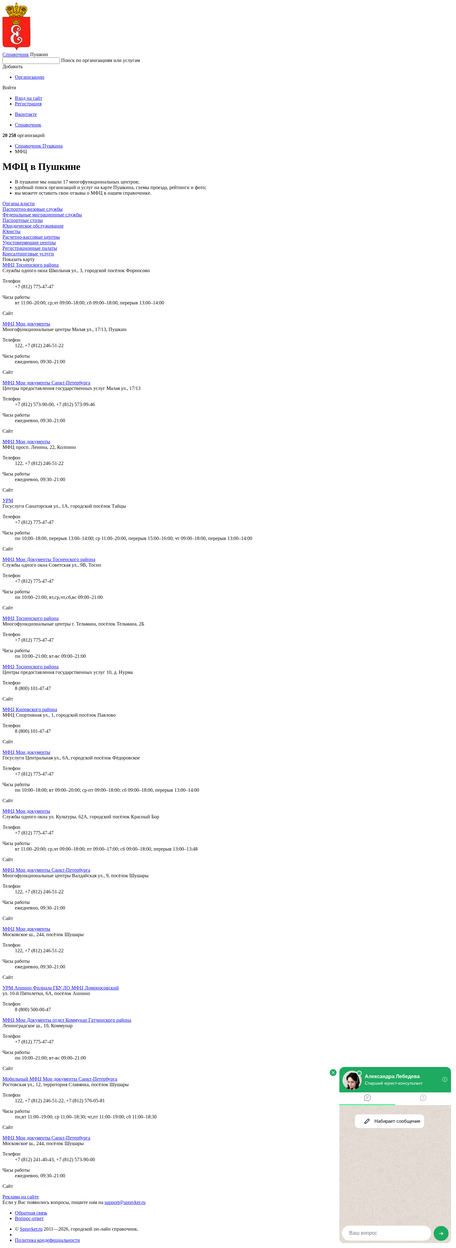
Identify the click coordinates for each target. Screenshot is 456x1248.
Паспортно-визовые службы (32, 209)
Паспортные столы (22, 220)
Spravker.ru (31, 1229)
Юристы (11, 231)
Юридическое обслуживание (33, 225)
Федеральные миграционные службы (42, 214)
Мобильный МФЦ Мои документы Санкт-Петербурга (59, 1079)
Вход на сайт (28, 98)
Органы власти (18, 203)
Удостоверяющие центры (29, 242)
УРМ (7, 500)
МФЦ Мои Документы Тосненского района (48, 559)
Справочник (15, 54)
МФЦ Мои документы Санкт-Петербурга (46, 382)
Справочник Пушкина (39, 145)
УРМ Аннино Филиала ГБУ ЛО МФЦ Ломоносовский (60, 987)
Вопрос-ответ (29, 1218)
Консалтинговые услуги (28, 253)
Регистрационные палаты (29, 248)
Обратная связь (31, 1212)
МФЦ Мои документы (26, 323)
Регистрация (28, 103)
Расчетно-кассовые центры (31, 237)
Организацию (29, 77)
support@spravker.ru (125, 1202)
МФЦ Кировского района (29, 709)
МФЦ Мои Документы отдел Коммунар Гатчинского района (66, 1020)
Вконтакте (26, 114)
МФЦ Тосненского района (30, 265)
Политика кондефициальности (47, 1240)
